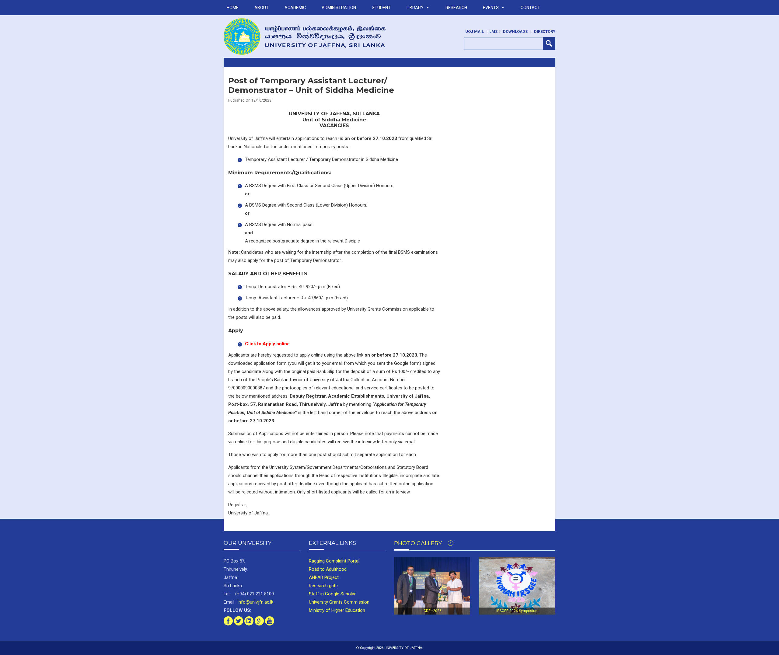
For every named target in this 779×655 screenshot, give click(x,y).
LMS (493, 31)
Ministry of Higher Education (337, 610)
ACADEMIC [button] (295, 7)
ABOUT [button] (261, 7)
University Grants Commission (339, 602)
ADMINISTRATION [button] (339, 7)
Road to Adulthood (328, 569)
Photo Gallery (418, 543)
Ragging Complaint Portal (334, 561)
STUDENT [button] (381, 7)
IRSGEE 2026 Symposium (517, 611)
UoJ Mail (474, 31)
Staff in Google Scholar (332, 594)
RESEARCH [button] (456, 7)
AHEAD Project (324, 577)
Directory (544, 31)
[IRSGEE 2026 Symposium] (517, 586)
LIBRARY (415, 7)
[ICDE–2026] (432, 586)
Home (233, 7)
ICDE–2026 (432, 611)
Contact (530, 7)
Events (491, 7)
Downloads (515, 31)
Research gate (323, 585)
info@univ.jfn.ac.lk (254, 602)
